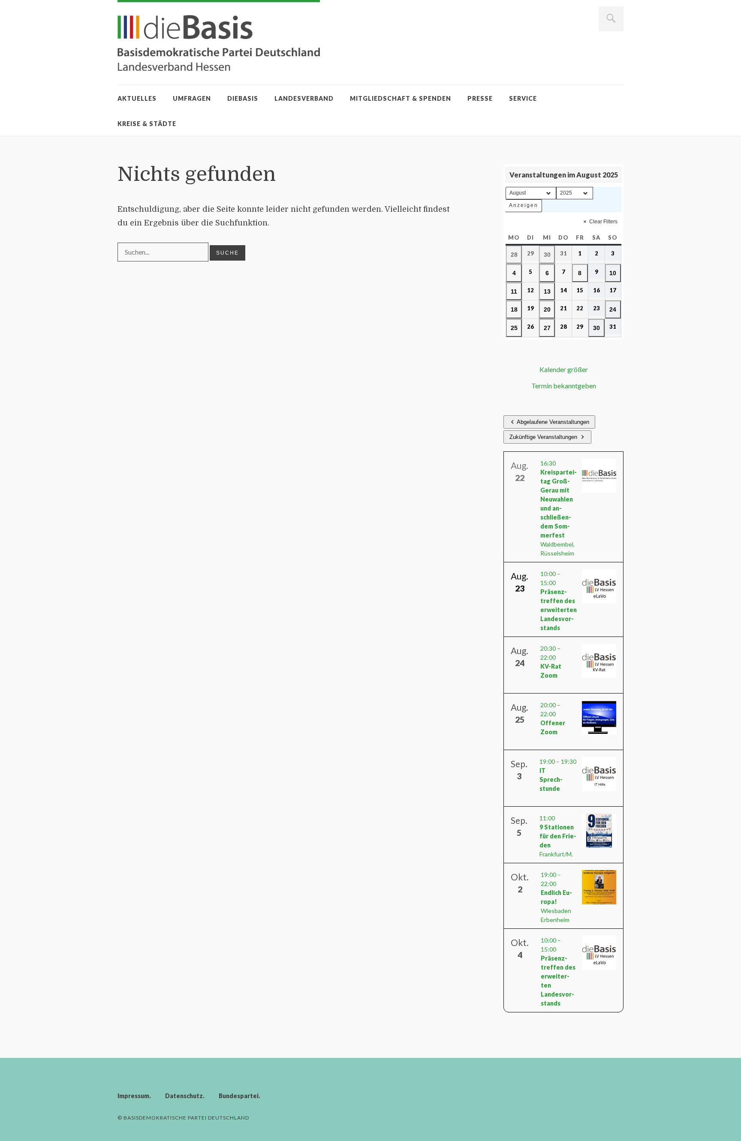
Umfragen (192, 98)
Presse (480, 98)
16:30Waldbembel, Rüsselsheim (558, 508)
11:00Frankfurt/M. (557, 836)
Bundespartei (239, 1095)
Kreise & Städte (146, 123)
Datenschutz (184, 1095)
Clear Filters (603, 222)
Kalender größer (563, 369)
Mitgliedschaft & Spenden (400, 98)
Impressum (133, 1095)
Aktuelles (137, 98)
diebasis (242, 98)
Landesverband (304, 98)
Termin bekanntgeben (563, 385)
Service (523, 98)
